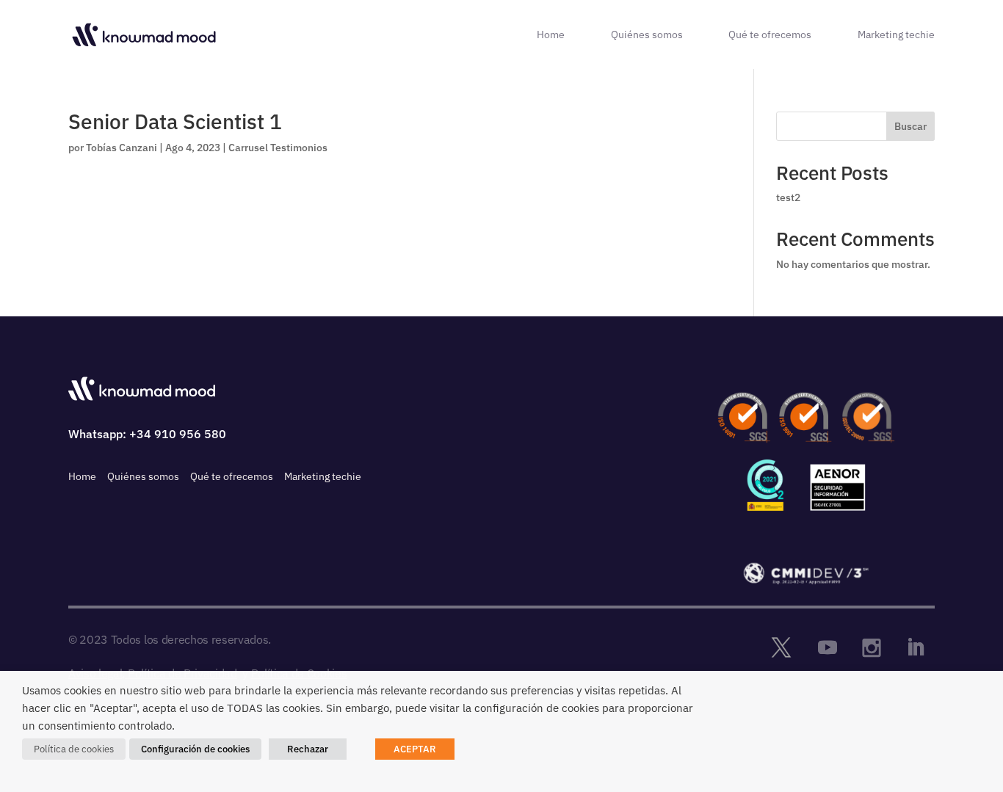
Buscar (910, 126)
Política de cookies (74, 749)
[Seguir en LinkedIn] (916, 647)
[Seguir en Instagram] (871, 647)
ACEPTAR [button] (415, 749)
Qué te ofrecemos (769, 35)
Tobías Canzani (121, 147)
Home (551, 35)
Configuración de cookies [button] (195, 749)
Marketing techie (896, 35)
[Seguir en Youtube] (827, 647)
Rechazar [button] (307, 749)
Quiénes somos (647, 35)
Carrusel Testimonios (277, 147)
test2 (788, 197)
